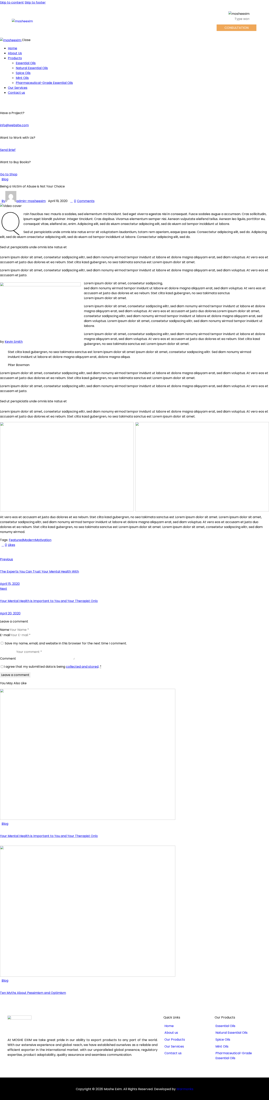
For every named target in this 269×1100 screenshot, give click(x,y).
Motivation (43, 540)
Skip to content (12, 2)
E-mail (5, 635)
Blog (5, 179)
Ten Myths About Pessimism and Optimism (33, 992)
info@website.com (14, 125)
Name (4, 629)
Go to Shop (8, 174)
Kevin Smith (14, 341)
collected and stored (82, 666)
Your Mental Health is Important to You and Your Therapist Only (49, 836)
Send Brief (8, 150)
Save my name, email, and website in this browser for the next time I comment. (66, 643)
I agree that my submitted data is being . (52, 666)
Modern (29, 540)
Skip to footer (35, 2)
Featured (16, 540)
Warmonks (184, 1089)
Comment (8, 658)
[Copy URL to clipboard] (38, 552)
